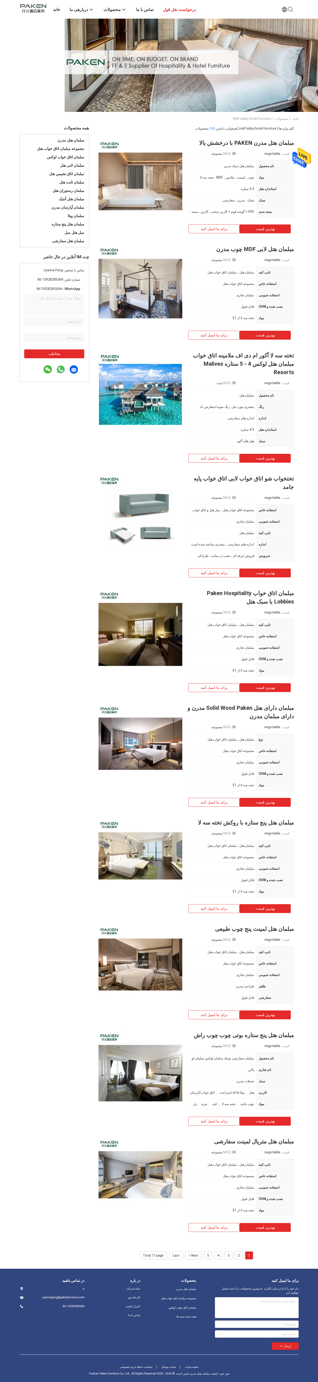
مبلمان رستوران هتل (68, 190)
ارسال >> (285, 1346)
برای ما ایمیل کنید (213, 229)
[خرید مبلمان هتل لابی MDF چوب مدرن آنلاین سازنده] (140, 287)
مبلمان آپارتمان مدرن (67, 207)
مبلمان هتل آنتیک (71, 199)
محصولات (281, 119)
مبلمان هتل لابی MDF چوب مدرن (255, 249)
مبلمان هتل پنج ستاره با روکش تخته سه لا (246, 822)
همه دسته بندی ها (186, 1316)
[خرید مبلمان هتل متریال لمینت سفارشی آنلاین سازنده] (140, 1179)
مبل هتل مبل (74, 232)
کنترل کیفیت (132, 1306)
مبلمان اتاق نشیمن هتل (66, 174)
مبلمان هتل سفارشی (68, 241)
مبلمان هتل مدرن (71, 140)
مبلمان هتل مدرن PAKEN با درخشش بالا (246, 143)
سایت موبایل (168, 1366)
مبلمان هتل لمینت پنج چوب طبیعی (254, 929)
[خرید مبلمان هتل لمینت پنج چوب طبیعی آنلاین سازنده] (140, 966)
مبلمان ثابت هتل (71, 182)
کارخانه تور (134, 1297)
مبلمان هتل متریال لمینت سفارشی (254, 1141)
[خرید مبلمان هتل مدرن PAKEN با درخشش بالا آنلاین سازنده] (140, 181)
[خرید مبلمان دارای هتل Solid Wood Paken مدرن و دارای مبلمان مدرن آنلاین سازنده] (140, 746)
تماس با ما (134, 1315)
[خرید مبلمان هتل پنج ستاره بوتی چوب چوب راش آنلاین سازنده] (140, 1073)
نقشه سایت (191, 1366)
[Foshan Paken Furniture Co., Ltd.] (33, 8)
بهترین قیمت (265, 229)
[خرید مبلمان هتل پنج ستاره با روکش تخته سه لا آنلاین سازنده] (140, 860)
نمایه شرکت (133, 1288)
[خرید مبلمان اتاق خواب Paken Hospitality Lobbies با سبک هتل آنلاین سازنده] (140, 631)
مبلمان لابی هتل (72, 165)
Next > (193, 1255)
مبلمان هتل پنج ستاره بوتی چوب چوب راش (244, 1035)
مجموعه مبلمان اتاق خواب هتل (60, 148)
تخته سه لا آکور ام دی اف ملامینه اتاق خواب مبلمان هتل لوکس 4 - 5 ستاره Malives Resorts (243, 364)
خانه (296, 119)
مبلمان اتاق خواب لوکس (65, 157)
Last (176, 1255)
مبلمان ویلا (76, 216)
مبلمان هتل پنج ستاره (68, 224)
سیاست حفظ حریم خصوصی (136, 1366)
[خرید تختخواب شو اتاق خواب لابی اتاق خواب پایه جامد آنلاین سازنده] (140, 516)
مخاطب (54, 354)
